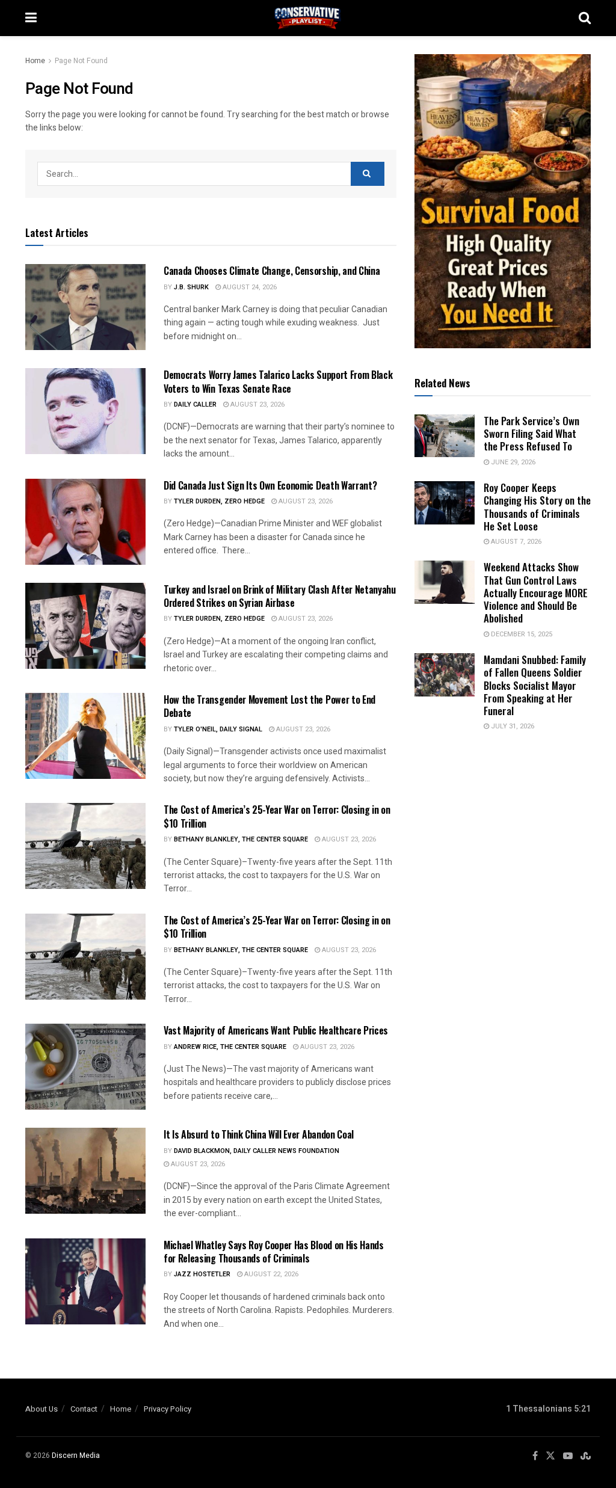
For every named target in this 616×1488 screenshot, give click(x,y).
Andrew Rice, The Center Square (230, 1047)
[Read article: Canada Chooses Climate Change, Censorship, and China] (85, 307)
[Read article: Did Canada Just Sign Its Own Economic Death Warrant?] (85, 522)
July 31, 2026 (511, 726)
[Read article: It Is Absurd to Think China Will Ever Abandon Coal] (85, 1171)
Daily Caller (195, 404)
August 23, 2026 (257, 404)
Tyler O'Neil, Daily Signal (218, 729)
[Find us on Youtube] (568, 1456)
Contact (83, 1409)
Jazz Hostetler (202, 1274)
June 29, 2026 (512, 462)
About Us (41, 1409)
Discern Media (76, 1455)
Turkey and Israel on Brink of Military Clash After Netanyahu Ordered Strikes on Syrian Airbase (280, 596)
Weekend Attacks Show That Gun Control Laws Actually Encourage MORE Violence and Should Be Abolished (536, 592)
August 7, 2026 (515, 541)
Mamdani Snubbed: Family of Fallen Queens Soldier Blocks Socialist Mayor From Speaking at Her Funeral (535, 685)
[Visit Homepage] (308, 18)
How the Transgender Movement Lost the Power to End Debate (269, 706)
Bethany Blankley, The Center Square (241, 839)
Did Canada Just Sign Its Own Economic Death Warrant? (270, 485)
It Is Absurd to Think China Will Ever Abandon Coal (259, 1134)
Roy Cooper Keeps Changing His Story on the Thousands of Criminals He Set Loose (537, 506)
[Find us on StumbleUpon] (586, 1456)
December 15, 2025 (520, 634)
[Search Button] (585, 18)
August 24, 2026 (249, 287)
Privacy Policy (167, 1409)
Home (35, 60)
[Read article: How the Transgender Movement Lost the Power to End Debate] (85, 736)
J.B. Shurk (191, 287)
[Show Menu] (31, 18)
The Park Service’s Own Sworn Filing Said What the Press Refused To (531, 433)
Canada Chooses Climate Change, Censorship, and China (272, 270)
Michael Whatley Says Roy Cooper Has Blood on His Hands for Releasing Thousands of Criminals (274, 1251)
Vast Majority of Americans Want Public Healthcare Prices (276, 1030)
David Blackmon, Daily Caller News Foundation (256, 1151)
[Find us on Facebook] (535, 1456)
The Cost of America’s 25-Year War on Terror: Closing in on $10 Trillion (277, 816)
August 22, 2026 (270, 1274)
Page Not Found (81, 60)
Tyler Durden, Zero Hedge (219, 501)
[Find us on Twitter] (550, 1456)
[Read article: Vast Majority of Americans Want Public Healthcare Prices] (85, 1067)
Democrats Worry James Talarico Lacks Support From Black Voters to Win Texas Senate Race (278, 381)
